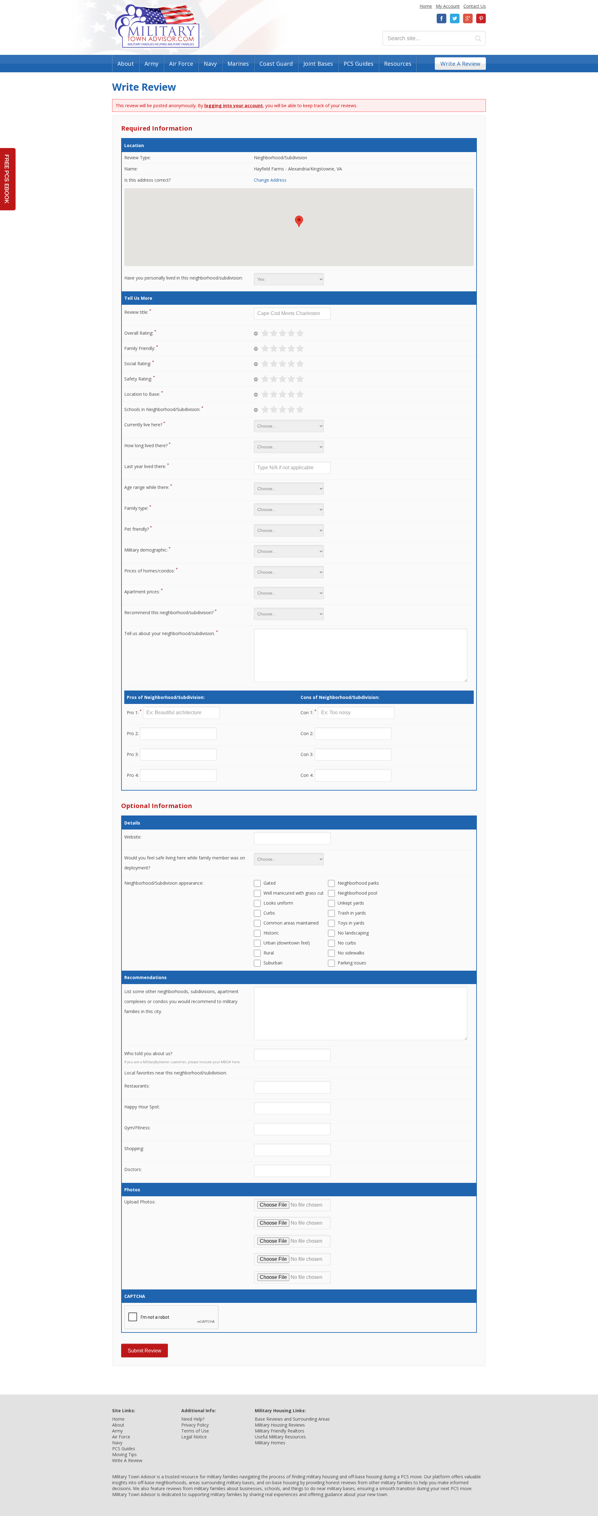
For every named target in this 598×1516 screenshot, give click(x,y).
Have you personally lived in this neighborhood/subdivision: (183, 278)
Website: (132, 837)
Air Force (181, 63)
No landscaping (353, 933)
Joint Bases (318, 63)
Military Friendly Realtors (279, 1431)
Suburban (272, 963)
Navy (210, 63)
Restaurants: (137, 1086)
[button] (299, 221)
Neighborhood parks (358, 883)
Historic (271, 933)
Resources (397, 63)
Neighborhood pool (357, 893)
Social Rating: (137, 363)
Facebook (442, 18)
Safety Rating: (138, 379)
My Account (448, 6)
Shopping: (134, 1148)
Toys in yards (351, 923)
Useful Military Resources (280, 1437)
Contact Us (474, 6)
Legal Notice (194, 1437)
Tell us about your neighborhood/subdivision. (169, 633)
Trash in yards (352, 913)
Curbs (269, 913)
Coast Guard (276, 63)
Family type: (136, 508)
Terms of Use (195, 1431)
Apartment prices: (142, 592)
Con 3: (307, 754)
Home (426, 6)
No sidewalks (351, 953)
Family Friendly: (139, 348)
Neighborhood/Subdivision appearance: (163, 883)
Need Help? (192, 1419)
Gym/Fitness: (137, 1128)
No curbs (347, 943)
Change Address (270, 180)
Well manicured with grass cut (293, 893)
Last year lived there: (145, 466)
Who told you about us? (148, 1053)
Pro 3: (133, 754)
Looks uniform (278, 903)
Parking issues (352, 963)
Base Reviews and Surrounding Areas (292, 1419)
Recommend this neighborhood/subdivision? (169, 612)
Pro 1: (133, 712)
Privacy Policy (195, 1425)
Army (152, 63)
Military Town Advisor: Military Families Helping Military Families (157, 26)
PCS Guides (358, 63)
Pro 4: (133, 775)
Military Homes (270, 1443)
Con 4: (307, 775)
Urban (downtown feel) (286, 943)
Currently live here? (143, 425)
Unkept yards (351, 903)
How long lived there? (146, 445)
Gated (269, 883)
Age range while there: (146, 487)
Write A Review (460, 63)
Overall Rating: (138, 333)
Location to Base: (142, 394)
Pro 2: (133, 733)
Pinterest (481, 18)
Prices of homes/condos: (149, 571)
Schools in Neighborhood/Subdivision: (162, 409)
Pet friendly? (136, 529)
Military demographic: (146, 550)
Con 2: (307, 733)
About (125, 63)
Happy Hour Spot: (142, 1107)
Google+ (468, 18)
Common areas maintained (291, 923)
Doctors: (133, 1169)
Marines (238, 63)
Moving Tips (124, 1454)
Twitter (455, 18)
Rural (268, 953)
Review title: (136, 312)
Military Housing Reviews (280, 1425)
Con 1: (307, 712)
